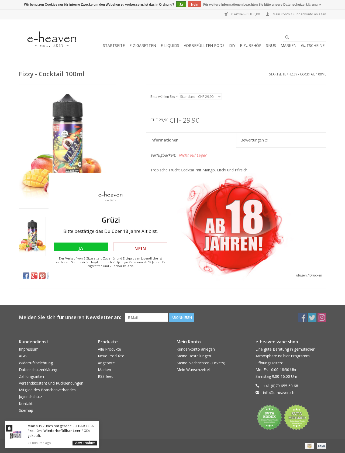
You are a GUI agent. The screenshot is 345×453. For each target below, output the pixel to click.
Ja (80, 248)
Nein (140, 248)
